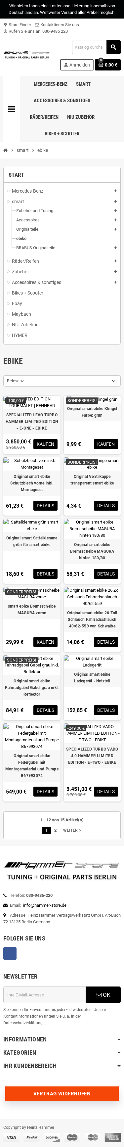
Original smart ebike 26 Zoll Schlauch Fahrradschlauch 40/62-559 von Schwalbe (92, 619)
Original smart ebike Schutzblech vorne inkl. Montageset (31, 483)
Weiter (72, 830)
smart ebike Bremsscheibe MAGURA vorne (32, 609)
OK (106, 994)
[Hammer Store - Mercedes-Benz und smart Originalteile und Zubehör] (26, 54)
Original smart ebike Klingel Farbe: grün (92, 412)
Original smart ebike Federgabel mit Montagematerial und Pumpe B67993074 (32, 766)
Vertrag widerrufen (62, 1094)
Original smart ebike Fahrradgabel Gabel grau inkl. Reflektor (32, 688)
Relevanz (15, 380)
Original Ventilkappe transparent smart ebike (92, 479)
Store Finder (17, 24)
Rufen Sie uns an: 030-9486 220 (35, 31)
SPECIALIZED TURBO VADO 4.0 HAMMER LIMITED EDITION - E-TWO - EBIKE (92, 756)
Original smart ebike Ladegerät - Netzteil (92, 677)
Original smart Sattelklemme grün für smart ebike (31, 541)
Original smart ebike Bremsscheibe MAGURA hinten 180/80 (92, 551)
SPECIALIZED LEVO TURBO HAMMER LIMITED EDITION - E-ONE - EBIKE (32, 422)
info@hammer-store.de (44, 905)
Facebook (10, 953)
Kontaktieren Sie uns (59, 24)
